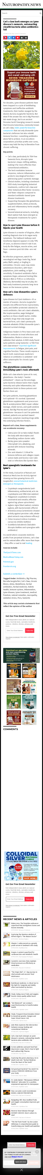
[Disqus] (21, 761)
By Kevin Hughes (23, 939)
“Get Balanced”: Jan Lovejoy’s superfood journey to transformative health (24, 1005)
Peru (20, 598)
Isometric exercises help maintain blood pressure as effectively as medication (23, 963)
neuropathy (32, 595)
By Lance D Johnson (24, 930)
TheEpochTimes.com (12, 552)
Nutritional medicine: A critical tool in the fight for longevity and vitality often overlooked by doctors (24, 985)
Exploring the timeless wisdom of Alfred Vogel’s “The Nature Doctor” (24, 935)
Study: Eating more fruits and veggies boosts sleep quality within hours (25, 995)
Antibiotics (21, 578)
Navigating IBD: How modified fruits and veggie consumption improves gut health (25, 1102)
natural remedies (18, 595)
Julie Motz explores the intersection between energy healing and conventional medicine (24, 1027)
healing (29, 543)
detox (12, 584)
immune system (16, 589)
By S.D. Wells (23, 1075)
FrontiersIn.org (9, 566)
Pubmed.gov (8, 562)
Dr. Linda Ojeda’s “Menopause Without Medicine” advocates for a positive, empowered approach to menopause (25, 1082)
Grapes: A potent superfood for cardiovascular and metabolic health (24, 953)
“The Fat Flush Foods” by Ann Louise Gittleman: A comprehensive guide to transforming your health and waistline (25, 1124)
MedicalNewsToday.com (13, 557)
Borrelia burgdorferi (11, 581)
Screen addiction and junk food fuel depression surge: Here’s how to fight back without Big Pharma (25, 1049)
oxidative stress (10, 598)
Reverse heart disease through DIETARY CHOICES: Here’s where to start (24, 1113)
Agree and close (20, 1162)
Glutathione (20, 584)
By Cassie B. (23, 998)
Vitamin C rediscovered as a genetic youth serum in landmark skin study (24, 944)
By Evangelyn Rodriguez (26, 957)
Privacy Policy (17, 1157)
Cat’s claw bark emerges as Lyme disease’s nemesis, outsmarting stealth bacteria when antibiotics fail (25, 1038)
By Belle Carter (23, 979)
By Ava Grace (23, 1020)
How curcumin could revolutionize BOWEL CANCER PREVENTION (23, 1092)
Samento (26, 598)
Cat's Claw (25, 581)
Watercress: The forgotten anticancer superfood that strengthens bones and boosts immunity (25, 925)
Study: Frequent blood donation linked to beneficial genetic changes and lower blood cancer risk (25, 1016)
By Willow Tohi (23, 948)
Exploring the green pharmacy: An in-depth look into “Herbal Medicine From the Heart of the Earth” (25, 1060)
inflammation (29, 589)
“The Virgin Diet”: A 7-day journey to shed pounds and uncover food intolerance (24, 974)
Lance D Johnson (20, 33)
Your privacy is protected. (13, 637)
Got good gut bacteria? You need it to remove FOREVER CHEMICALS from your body (24, 1071)
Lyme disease (9, 592)
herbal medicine (20, 587)
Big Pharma (31, 578)
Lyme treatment (22, 592)
